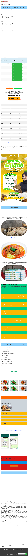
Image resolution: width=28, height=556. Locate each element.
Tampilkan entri (4, 57)
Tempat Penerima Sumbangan (20, 549)
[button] (6, 60)
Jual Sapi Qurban (13, 549)
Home (5, 549)
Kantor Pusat (8, 549)
